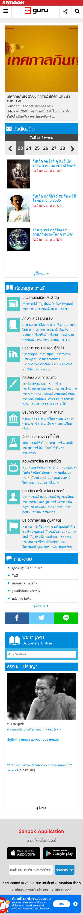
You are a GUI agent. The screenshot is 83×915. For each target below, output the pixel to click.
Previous (10, 151)
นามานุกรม (29, 359)
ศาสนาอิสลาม (65, 418)
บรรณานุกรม (30, 354)
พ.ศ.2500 (56, 206)
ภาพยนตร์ (60, 394)
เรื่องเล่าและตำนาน (61, 335)
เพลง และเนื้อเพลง (34, 404)
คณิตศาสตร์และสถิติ (59, 443)
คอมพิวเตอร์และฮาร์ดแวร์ (39, 467)
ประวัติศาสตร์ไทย (33, 542)
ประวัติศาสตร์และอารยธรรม (53, 537)
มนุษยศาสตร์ (30, 497)
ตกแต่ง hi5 (61, 309)
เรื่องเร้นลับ (41, 335)
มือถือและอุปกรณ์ (58, 477)
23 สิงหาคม (40, 171)
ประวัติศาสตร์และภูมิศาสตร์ (42, 521)
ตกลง (61, 903)
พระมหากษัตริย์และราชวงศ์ (40, 526)
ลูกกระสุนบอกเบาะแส (27, 568)
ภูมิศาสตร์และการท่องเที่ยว (54, 547)
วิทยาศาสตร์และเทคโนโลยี (40, 437)
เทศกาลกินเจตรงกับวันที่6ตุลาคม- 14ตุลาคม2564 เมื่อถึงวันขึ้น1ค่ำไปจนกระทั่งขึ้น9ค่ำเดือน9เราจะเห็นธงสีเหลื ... (38, 111)
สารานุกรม (63, 354)
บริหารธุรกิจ (65, 502)
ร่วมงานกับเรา (64, 870)
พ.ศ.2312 (56, 171)
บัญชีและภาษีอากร (43, 512)
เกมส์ (43, 477)
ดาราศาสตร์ (30, 448)
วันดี (15, 575)
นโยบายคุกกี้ (44, 908)
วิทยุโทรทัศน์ (64, 304)
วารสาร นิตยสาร (49, 359)
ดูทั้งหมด (39, 274)
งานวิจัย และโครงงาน (36, 369)
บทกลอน (28, 340)
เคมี (49, 448)
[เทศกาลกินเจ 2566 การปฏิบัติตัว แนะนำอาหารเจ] (41, 59)
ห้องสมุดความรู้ (29, 288)
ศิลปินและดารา (45, 399)
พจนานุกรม (48, 354)
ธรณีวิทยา (29, 453)
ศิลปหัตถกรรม (65, 399)
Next (72, 151)
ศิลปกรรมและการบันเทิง (39, 378)
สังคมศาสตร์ (48, 497)
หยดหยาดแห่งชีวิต (25, 583)
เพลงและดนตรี (43, 394)
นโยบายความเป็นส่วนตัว (23, 908)
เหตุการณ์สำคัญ (32, 304)
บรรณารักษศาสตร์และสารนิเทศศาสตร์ (47, 364)
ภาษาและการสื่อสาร (35, 324)
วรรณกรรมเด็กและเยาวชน (52, 340)
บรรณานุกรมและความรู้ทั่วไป (43, 348)
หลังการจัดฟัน (22, 598)
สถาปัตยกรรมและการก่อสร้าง (41, 384)
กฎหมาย (28, 507)
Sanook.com (13, 3)
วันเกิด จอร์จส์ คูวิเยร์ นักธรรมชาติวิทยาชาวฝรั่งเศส (54, 163)
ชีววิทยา (58, 448)
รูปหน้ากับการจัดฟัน (26, 591)
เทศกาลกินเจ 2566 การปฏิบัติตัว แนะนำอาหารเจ (38, 98)
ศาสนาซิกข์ (29, 423)
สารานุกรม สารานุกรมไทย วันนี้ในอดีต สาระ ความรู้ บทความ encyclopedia (37, 11)
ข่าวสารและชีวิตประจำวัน (40, 298)
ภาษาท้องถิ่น (58, 324)
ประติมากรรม (31, 389)
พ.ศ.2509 (56, 240)
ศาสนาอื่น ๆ (46, 423)
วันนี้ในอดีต (24, 129)
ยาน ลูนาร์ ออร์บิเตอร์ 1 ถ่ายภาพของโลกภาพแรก (53, 232)
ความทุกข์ (15, 724)
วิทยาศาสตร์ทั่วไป (33, 443)
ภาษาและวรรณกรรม (37, 319)
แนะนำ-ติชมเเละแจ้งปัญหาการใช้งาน (30, 870)
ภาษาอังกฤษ (37, 330)
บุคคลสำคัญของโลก (47, 531)
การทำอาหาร (31, 309)
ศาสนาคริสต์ (46, 418)
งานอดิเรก (47, 309)
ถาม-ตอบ (23, 559)
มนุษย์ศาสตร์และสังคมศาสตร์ (43, 491)
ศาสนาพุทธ (29, 418)
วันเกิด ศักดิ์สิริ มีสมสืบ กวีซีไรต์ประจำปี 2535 (54, 198)
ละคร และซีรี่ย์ (56, 404)
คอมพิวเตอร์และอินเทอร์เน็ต (41, 462)
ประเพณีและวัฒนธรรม (50, 507)
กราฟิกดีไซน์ (30, 477)
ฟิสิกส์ (42, 448)
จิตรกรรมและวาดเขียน (56, 389)
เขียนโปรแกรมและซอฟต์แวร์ (52, 472)
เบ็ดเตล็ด (49, 304)
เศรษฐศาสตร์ (47, 502)
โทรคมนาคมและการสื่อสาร (40, 483)
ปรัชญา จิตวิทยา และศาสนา (42, 413)
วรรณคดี (52, 330)
